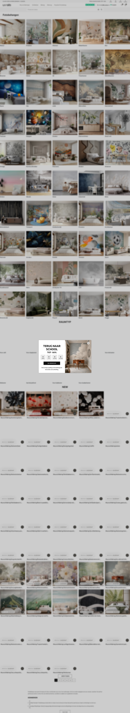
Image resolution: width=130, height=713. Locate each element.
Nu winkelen (52, 363)
